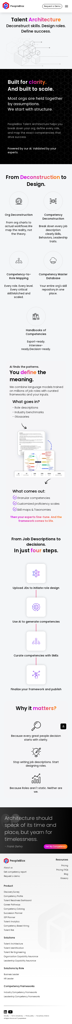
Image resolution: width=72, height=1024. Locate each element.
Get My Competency (56, 846)
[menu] (66, 6)
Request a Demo (52, 6)
